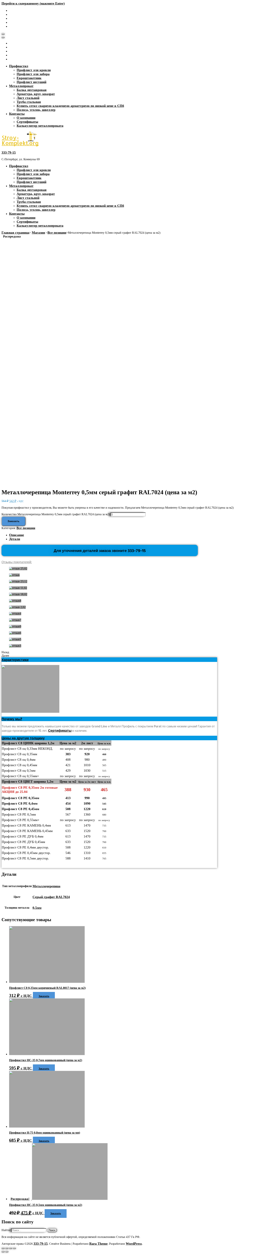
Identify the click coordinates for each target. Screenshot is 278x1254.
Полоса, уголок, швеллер (36, 110)
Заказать (13, 521)
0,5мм (37, 908)
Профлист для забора (33, 74)
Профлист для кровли (34, 70)
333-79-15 (9, 152)
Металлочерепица (46, 886)
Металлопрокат (21, 86)
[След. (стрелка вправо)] (6, 1251)
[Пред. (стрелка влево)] (3, 1251)
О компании (26, 118)
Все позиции (25, 528)
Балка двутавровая (32, 90)
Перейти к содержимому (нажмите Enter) (33, 3)
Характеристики (15, 659)
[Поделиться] (6, 1248)
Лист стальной (28, 98)
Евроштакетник (29, 78)
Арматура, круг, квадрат (36, 94)
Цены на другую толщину (23, 738)
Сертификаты (27, 122)
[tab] (142, 535)
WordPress (134, 1243)
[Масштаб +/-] (14, 1248)
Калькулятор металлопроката (40, 126)
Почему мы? (12, 719)
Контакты (17, 114)
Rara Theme (98, 1243)
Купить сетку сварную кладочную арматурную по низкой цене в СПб (70, 106)
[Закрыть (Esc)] (3, 1248)
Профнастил (18, 66)
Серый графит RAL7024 (51, 897)
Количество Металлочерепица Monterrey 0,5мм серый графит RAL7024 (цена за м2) (56, 514)
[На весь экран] (10, 1248)
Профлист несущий (31, 82)
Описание (16, 535)
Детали (14, 539)
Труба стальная (29, 102)
